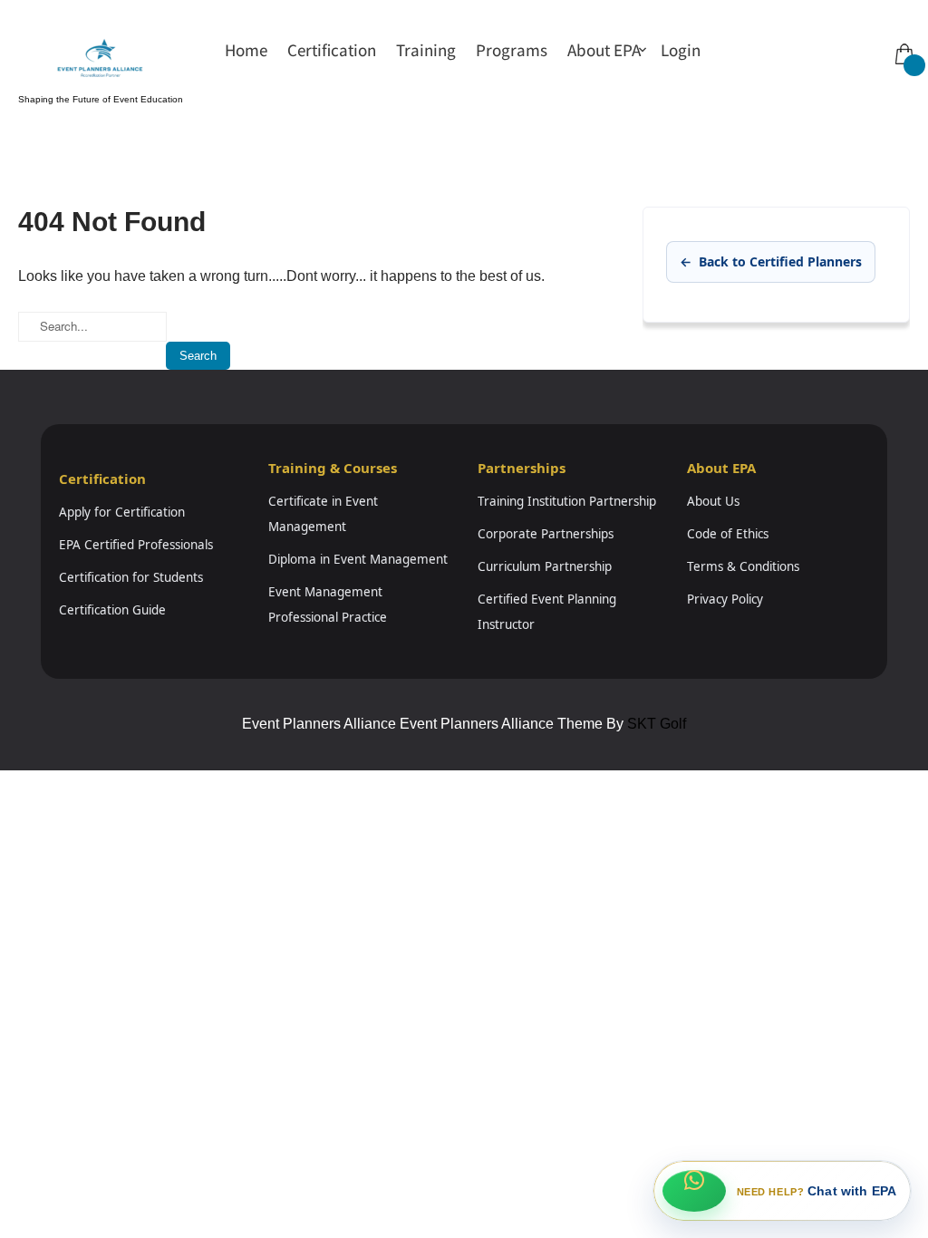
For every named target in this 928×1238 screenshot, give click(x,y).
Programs (511, 50)
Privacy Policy (725, 599)
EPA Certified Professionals (136, 545)
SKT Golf (656, 723)
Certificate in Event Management (323, 514)
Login (681, 50)
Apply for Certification (122, 512)
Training (426, 50)
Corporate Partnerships (546, 534)
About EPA (604, 50)
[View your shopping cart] (903, 41)
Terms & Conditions (743, 566)
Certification (331, 50)
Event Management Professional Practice (327, 604)
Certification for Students (131, 577)
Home (246, 50)
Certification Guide (112, 610)
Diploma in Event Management (358, 559)
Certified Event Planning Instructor (547, 612)
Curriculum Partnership (545, 566)
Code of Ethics (727, 534)
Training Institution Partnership (567, 501)
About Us (713, 501)
